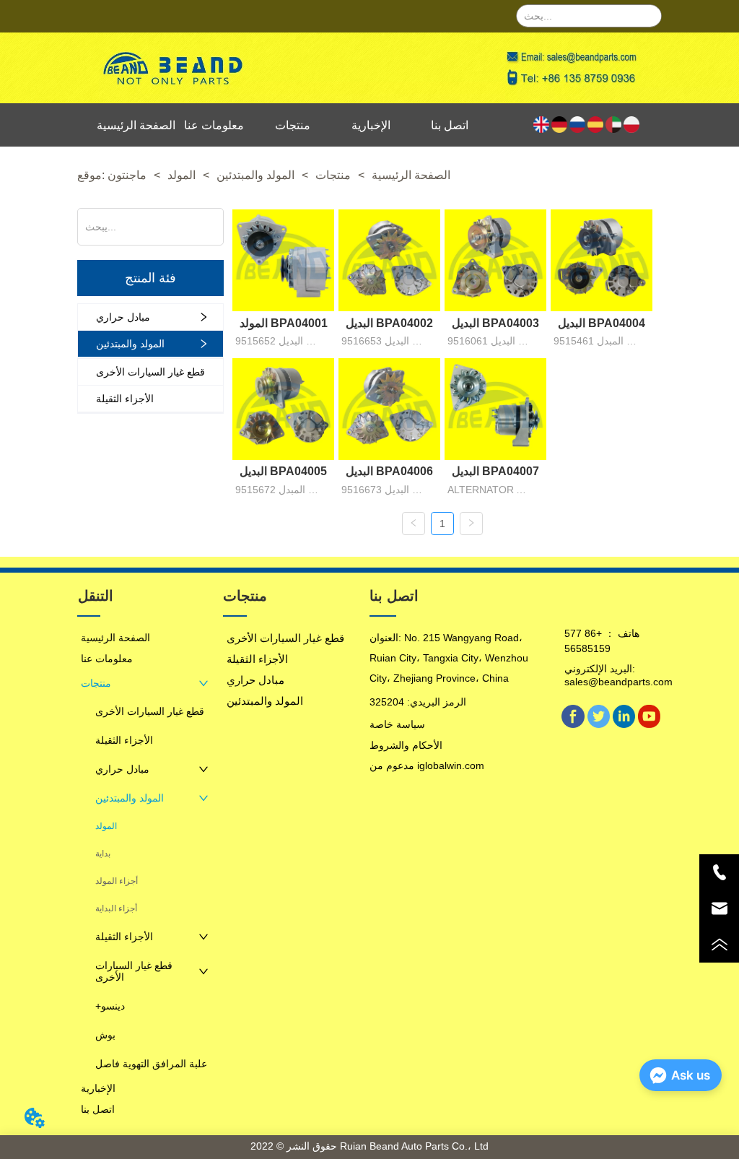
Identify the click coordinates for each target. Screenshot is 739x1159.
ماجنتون (127, 175)
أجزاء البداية (116, 908)
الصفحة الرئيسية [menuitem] (136, 125)
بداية (102, 853)
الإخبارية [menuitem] (370, 125)
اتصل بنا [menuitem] (449, 125)
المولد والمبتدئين (255, 175)
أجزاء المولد (116, 881)
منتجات (333, 175)
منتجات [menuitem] (292, 125)
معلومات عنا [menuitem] (214, 125)
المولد (181, 175)
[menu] (293, 125)
